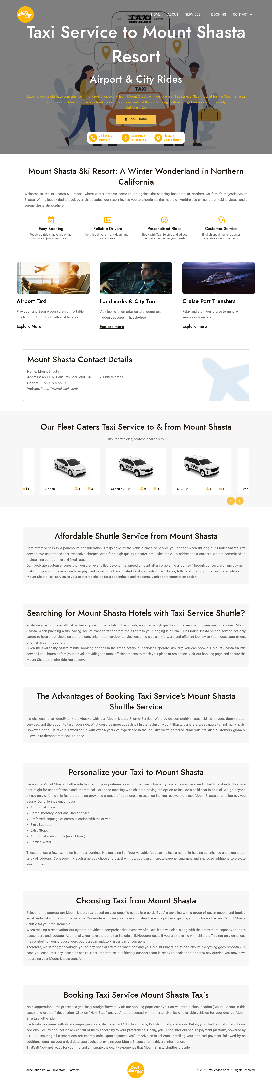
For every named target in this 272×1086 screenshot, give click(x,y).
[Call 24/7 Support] (93, 138)
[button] (202, 14)
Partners (74, 1070)
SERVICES (193, 14)
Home (156, 14)
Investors (59, 1070)
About (172, 14)
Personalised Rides (164, 229)
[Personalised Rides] (164, 219)
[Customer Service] (221, 219)
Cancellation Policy (37, 1070)
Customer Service (221, 229)
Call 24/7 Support (105, 138)
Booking (218, 14)
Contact (240, 14)
